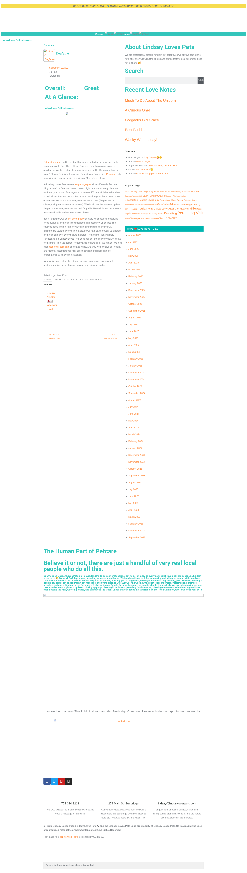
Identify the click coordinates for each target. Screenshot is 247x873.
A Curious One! (137, 110)
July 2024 (133, 407)
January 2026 (135, 283)
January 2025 (135, 366)
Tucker (156, 218)
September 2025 (136, 311)
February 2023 (135, 524)
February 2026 (135, 276)
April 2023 (133, 510)
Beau (167, 191)
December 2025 (136, 290)
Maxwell (184, 208)
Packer (161, 214)
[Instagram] (68, 781)
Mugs (127, 214)
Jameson (129, 209)
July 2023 (133, 489)
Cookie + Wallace (172, 196)
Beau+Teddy (176, 192)
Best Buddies (135, 130)
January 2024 (135, 448)
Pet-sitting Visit (190, 213)
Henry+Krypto (187, 204)
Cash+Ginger (150, 195)
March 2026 (134, 269)
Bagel (152, 191)
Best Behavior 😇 (144, 169)
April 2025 (133, 345)
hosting (197, 204)
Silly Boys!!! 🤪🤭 (153, 157)
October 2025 (135, 304)
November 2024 (136, 379)
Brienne (195, 191)
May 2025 (133, 338)
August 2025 (134, 317)
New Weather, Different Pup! (163, 165)
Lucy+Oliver (168, 209)
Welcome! (99, 34)
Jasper (136, 209)
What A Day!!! (143, 161)
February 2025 (135, 359)
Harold (177, 204)
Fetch (201, 80)
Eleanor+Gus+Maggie (136, 200)
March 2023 (134, 517)
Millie (193, 208)
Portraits (110, 174)
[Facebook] (47, 781)
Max (177, 208)
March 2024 (134, 434)
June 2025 (133, 331)
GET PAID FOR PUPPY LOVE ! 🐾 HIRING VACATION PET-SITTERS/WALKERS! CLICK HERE (123, 6)
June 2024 (133, 414)
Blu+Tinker (186, 192)
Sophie (127, 218)
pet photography (82, 184)
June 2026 (133, 249)
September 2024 (136, 393)
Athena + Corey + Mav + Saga (136, 192)
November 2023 (136, 462)
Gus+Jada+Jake (166, 204)
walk (163, 217)
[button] (151, 34)
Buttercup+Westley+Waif (133, 196)
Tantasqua (135, 218)
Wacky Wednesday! (141, 140)
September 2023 (136, 475)
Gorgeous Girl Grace (142, 120)
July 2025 (133, 324)
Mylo (132, 213)
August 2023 (134, 482)
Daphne (183, 196)
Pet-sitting (170, 213)
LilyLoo (157, 208)
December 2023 (136, 455)
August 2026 (134, 235)
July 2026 (133, 242)
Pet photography (51, 162)
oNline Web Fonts (69, 837)
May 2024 (133, 420)
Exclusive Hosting (191, 200)
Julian (143, 208)
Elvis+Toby (153, 200)
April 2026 (133, 262)
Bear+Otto (159, 192)
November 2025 (136, 297)
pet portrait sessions (58, 247)
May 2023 (133, 503)
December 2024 (136, 372)
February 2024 (135, 441)
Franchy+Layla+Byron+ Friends (146, 204)
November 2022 (136, 530)
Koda (150, 209)
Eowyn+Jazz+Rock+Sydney (171, 200)
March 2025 (134, 352)
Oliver (137, 214)
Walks (172, 218)
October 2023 (135, 469)
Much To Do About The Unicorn (150, 100)
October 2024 (135, 386)
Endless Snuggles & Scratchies (152, 173)
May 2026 (133, 256)
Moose (199, 209)
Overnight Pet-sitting (148, 214)
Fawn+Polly (129, 205)
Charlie (161, 195)
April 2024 (133, 427)
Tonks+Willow (146, 218)
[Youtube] (61, 781)
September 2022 (136, 537)
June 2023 (133, 496)
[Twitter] (54, 781)
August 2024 (134, 400)
